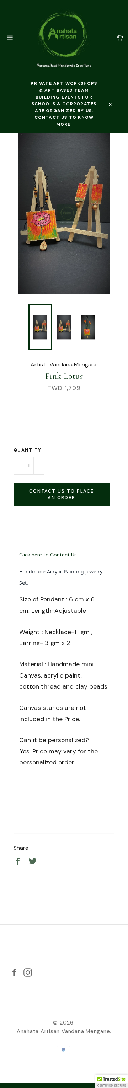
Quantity (27, 450)
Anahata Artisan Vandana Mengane (63, 1031)
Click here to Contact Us (48, 554)
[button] (111, 1081)
